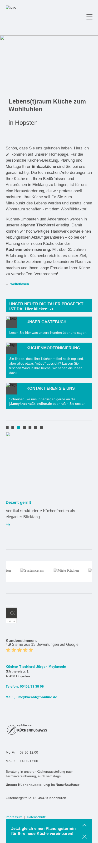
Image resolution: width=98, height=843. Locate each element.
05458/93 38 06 (32, 686)
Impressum (14, 817)
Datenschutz (36, 817)
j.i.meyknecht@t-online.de (36, 697)
